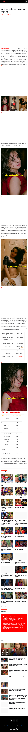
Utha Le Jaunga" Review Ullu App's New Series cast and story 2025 (7, 509)
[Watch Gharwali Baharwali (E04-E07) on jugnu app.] (21, 491)
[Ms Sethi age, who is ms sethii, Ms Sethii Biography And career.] (4, 666)
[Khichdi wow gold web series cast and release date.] (7, 556)
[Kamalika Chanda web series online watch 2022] (4, 672)
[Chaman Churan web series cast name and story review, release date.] (7, 530)
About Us (5, 728)
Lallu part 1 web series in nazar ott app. (20, 508)
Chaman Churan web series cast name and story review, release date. (6, 536)
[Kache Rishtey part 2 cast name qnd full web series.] (21, 582)
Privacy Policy (16, 728)
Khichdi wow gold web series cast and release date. (7, 561)
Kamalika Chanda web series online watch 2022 (18, 671)
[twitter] (11, 720)
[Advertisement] (14, 34)
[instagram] (14, 720)
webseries (6, 6)
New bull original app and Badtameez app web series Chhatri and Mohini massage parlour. (21, 522)
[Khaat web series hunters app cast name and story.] (21, 543)
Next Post (25, 606)
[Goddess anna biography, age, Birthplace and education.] (4, 704)
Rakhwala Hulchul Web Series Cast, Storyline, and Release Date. (7, 484)
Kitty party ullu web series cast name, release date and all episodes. (7, 601)
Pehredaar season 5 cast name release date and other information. (21, 575)
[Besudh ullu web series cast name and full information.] (21, 595)
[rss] (17, 720)
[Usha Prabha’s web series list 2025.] (7, 491)
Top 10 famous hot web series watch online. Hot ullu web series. (17, 690)
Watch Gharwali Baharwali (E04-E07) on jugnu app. (20, 496)
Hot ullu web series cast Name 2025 (16, 683)
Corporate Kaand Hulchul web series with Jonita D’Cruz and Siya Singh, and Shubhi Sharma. (7, 522)
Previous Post (4, 606)
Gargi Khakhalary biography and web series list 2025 (20, 483)
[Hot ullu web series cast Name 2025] (4, 684)
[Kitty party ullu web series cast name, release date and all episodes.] (7, 595)
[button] (1, 2)
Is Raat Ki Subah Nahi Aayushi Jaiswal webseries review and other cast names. (7, 588)
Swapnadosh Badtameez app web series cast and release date (7, 575)
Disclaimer (23, 728)
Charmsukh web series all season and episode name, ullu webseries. (17, 659)
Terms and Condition (14, 729)
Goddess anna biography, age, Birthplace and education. (18, 703)
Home (2, 6)
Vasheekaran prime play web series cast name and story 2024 (7, 549)
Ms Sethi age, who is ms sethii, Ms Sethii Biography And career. (18, 665)
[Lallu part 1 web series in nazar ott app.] (21, 502)
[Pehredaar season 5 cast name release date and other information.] (21, 569)
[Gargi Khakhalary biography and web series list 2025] (21, 478)
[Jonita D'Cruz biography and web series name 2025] (21, 530)
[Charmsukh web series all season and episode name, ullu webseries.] (4, 660)
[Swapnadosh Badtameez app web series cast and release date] (7, 569)
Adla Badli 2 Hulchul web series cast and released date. (20, 562)
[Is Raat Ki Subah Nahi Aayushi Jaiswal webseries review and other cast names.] (7, 582)
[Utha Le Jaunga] (7, 502)
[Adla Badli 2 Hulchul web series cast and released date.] (21, 556)
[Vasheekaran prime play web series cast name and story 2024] (7, 543)
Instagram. (20, 356)
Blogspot (23, 725)
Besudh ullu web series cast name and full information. (20, 600)
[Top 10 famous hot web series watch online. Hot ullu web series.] (4, 691)
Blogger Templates (11, 725)
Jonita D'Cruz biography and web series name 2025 (21, 535)
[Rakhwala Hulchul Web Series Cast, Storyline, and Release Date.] (7, 478)
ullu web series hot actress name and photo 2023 (17, 709)
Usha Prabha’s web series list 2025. (7, 496)
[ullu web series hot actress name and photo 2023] (4, 710)
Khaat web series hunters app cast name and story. (21, 548)
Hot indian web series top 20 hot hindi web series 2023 (14, 652)
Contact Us (10, 728)
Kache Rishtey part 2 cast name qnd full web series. (20, 587)
